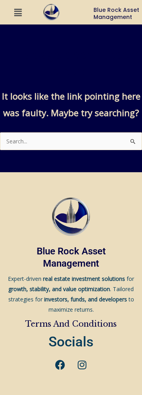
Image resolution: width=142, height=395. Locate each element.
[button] (17, 12)
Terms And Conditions (71, 324)
